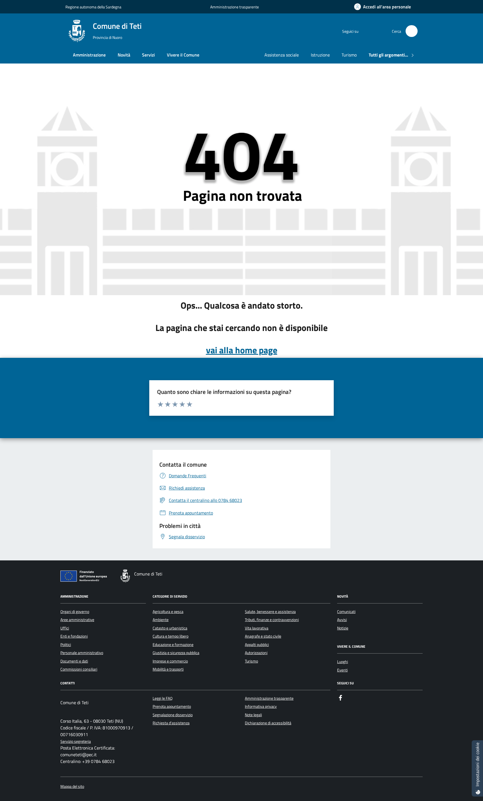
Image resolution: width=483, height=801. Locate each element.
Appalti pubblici (257, 645)
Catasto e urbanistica (170, 628)
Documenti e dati (74, 661)
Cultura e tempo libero (170, 636)
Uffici (64, 628)
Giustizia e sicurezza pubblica (176, 653)
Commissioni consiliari (78, 669)
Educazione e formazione (173, 645)
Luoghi (342, 662)
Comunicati (346, 612)
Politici (65, 645)
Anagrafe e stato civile (263, 636)
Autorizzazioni (256, 653)
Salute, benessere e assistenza (270, 612)
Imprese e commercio (170, 661)
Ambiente (161, 620)
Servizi (148, 54)
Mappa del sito (72, 787)
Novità (124, 54)
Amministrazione (89, 54)
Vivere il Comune (183, 54)
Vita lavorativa (256, 628)
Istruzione (320, 54)
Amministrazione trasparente (234, 7)
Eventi (342, 670)
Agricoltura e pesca (168, 612)
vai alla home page (241, 350)
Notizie (342, 628)
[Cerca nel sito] (412, 31)
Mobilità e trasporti (168, 669)
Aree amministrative (77, 620)
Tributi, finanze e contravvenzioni (272, 620)
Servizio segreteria (75, 741)
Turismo (349, 54)
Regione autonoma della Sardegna (93, 7)
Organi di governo (74, 612)
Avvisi (342, 620)
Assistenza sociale (281, 54)
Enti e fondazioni (74, 636)
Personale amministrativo (81, 653)
